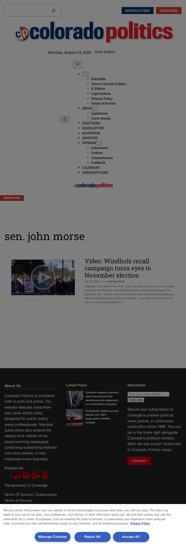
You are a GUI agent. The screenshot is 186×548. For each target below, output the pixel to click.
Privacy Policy (140, 523)
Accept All (131, 537)
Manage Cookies (52, 537)
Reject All (92, 537)
